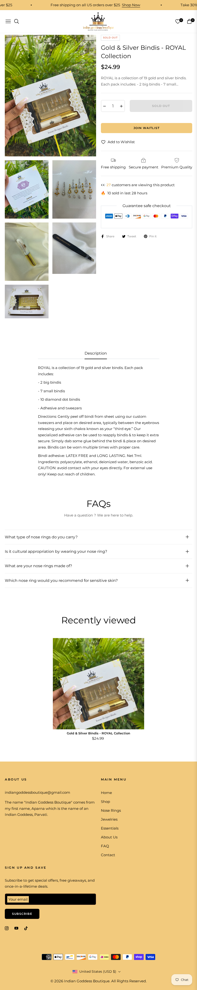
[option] (50, 96)
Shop (105, 801)
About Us (109, 837)
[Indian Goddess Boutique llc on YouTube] (16, 928)
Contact (108, 855)
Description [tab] (96, 353)
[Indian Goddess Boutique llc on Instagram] (7, 928)
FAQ (105, 846)
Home (106, 792)
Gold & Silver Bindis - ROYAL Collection (98, 733)
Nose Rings (111, 810)
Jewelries (109, 819)
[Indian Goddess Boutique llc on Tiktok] (27, 928)
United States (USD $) (97, 971)
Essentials (109, 828)
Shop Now (118, 5)
